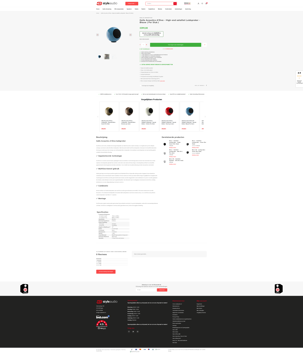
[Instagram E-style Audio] (137, 331)
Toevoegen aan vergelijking (148, 85)
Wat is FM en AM (176, 334)
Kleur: (147, 39)
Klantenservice (176, 306)
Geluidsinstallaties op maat (179, 321)
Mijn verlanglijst (200, 310)
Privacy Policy (176, 317)
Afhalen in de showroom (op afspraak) (151, 61)
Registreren (199, 304)
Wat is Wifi (175, 330)
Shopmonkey (99, 351)
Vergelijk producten (201, 312)
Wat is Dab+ (175, 332)
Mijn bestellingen (201, 306)
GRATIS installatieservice (105, 94)
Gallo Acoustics (146, 17)
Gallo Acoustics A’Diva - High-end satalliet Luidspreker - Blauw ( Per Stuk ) (117, 13)
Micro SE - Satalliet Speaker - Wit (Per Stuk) (176, 159)
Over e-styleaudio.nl (177, 304)
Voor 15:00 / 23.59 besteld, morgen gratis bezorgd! (127, 94)
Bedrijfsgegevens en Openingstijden (181, 327)
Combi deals (168, 9)
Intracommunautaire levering (149, 60)
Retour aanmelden (177, 323)
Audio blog (188, 9)
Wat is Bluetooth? (177, 338)
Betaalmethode (176, 308)
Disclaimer (175, 315)
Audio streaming (107, 9)
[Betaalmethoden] (132, 349)
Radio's (143, 9)
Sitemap (175, 325)
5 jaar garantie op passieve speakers (150, 56)
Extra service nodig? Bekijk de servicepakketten (157, 64)
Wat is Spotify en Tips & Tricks (180, 336)
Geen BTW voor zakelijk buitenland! (177, 94)
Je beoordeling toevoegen (106, 271)
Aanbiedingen (178, 9)
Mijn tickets (199, 308)
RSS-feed (175, 342)
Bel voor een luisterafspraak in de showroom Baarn (154, 94)
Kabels (136, 9)
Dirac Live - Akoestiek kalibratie (180, 340)
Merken (160, 9)
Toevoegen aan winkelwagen (175, 45)
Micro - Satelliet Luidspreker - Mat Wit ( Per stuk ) (176, 151)
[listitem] (109, 117)
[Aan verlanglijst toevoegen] (205, 45)
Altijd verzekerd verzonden (148, 59)
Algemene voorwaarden (178, 312)
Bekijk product (172, 147)
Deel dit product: (200, 85)
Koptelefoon (152, 9)
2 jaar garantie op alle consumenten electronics (154, 54)
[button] (97, 116)
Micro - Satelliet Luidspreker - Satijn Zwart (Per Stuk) (175, 142)
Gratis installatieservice (147, 52)
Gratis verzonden (145, 53)
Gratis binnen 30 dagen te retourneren (151, 57)
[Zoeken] (175, 3)
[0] (206, 3)
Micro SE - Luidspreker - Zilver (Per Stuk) (199, 150)
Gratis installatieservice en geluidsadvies (182, 319)
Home (97, 9)
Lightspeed (118, 349)
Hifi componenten (119, 9)
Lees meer (162, 81)
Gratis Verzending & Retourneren (197, 94)
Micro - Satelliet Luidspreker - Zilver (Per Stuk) (199, 142)
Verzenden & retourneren (178, 310)
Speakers (129, 9)
